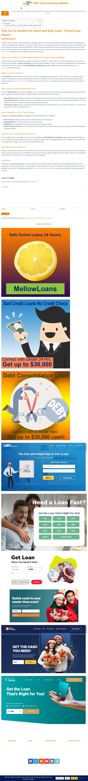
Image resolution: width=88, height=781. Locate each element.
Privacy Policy (50, 741)
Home (30, 741)
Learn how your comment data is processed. (38, 218)
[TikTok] (57, 761)
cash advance (5, 51)
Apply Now (5, 13)
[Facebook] (30, 761)
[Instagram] (52, 761)
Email (33, 209)
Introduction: (7, 23)
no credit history (20, 81)
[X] (36, 761)
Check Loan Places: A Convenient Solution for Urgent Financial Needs (23, 25)
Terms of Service (74, 741)
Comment (5, 187)
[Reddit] (41, 761)
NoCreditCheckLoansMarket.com (43, 168)
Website (62, 209)
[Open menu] (21, 8)
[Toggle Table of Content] (39, 20)
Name (4, 209)
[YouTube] (46, 761)
